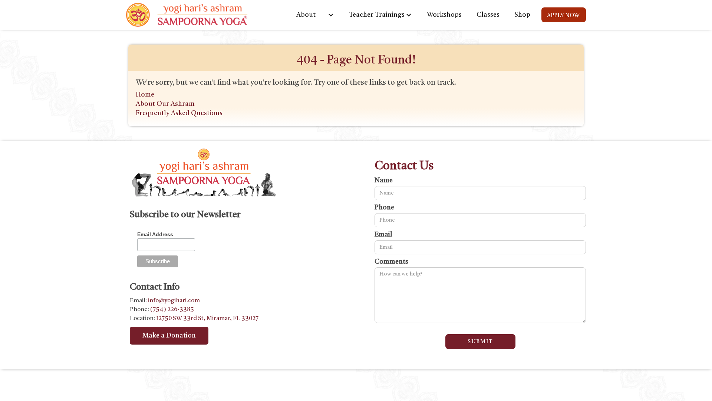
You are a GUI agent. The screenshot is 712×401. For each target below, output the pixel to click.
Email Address (155, 234)
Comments (391, 261)
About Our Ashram (165, 104)
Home (145, 94)
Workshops (444, 15)
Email (383, 234)
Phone (384, 207)
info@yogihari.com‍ (174, 301)
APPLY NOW (563, 16)
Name (384, 180)
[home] (187, 15)
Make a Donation (169, 335)
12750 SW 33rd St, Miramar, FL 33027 (206, 319)
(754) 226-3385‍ (172, 310)
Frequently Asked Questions (179, 113)
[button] (315, 15)
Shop (522, 15)
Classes (488, 15)
